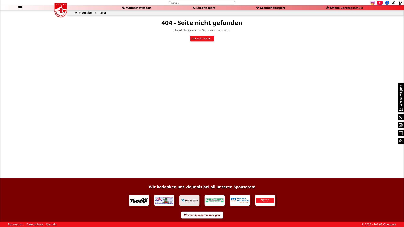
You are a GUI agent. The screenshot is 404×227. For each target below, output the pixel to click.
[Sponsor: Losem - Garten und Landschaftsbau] (215, 200)
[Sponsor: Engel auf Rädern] (189, 200)
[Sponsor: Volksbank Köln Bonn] (240, 200)
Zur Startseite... (202, 38)
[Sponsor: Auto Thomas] (139, 200)
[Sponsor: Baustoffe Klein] (164, 200)
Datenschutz (34, 224)
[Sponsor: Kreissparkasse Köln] (265, 200)
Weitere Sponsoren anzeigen (202, 215)
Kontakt (51, 224)
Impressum (15, 224)
